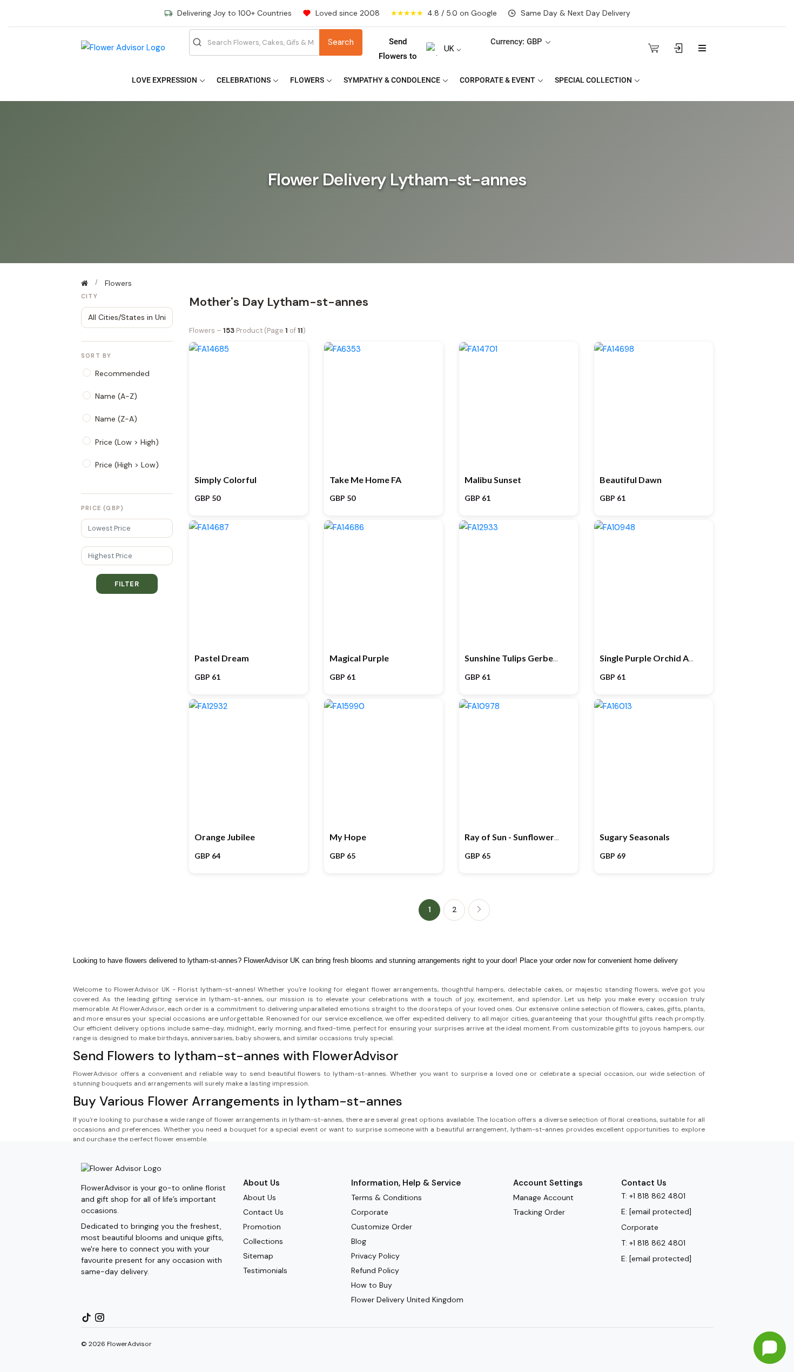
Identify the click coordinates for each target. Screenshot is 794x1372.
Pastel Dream (221, 658)
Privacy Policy (375, 1256)
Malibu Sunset (493, 479)
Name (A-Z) (116, 396)
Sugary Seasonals (635, 837)
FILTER (127, 583)
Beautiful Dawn (631, 479)
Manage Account (543, 1197)
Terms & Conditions (386, 1197)
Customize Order (381, 1227)
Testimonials (265, 1270)
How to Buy (371, 1285)
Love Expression (165, 80)
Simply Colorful (225, 479)
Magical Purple (359, 658)
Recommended (122, 373)
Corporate (369, 1212)
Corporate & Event (498, 80)
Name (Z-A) (116, 419)
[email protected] (660, 1211)
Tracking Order (539, 1212)
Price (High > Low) (127, 465)
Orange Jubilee (224, 837)
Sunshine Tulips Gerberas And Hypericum (547, 658)
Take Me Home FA (365, 479)
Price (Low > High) (127, 442)
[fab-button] (769, 1347)
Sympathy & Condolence (393, 80)
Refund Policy (375, 1270)
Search (341, 42)
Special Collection (594, 80)
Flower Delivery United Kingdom (407, 1299)
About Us (259, 1197)
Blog (358, 1241)
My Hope (347, 837)
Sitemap (258, 1256)
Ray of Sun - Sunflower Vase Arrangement (548, 837)
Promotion (262, 1227)
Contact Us (263, 1212)
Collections (263, 1241)
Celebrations (244, 80)
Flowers (308, 80)
